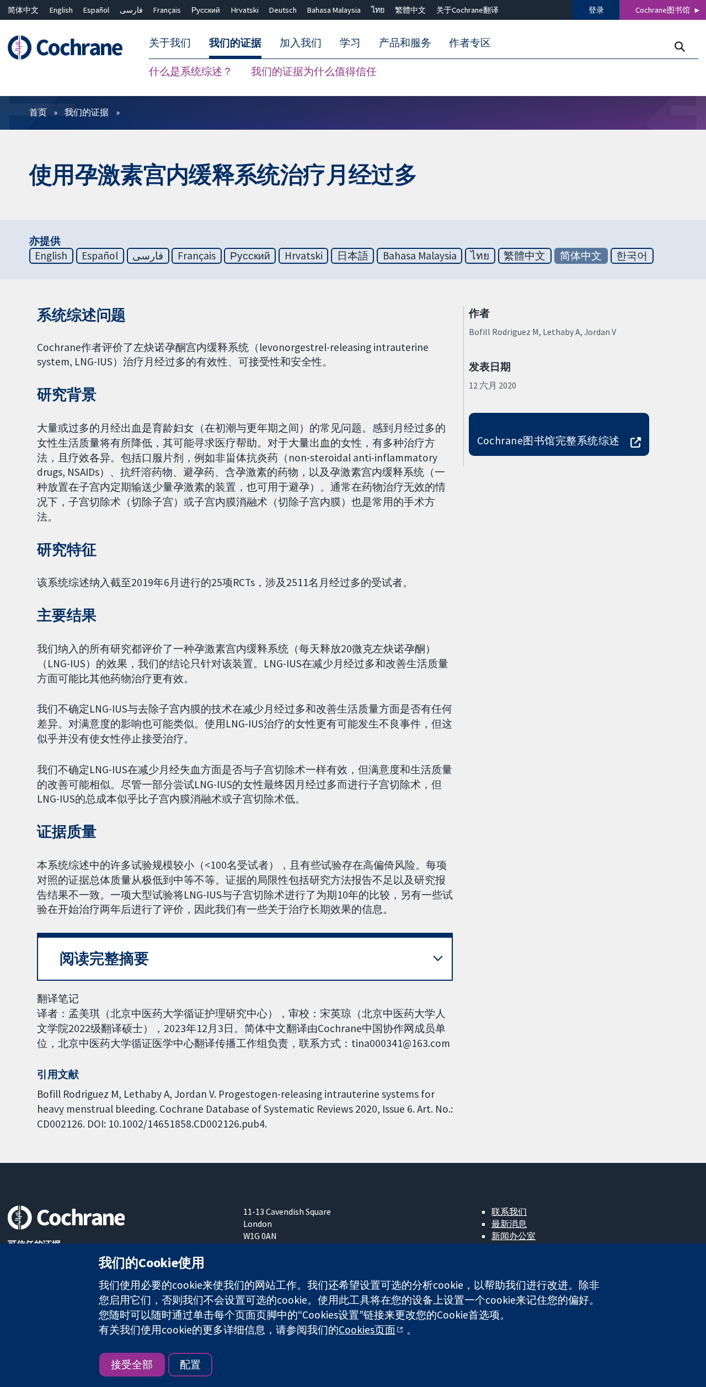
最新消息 (509, 1223)
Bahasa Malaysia (334, 10)
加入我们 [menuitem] (301, 43)
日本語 (352, 255)
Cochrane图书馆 (662, 10)
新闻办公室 (513, 1235)
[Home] (70, 48)
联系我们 (509, 1211)
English (61, 10)
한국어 (632, 255)
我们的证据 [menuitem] (235, 43)
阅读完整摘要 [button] (104, 958)
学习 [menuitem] (350, 43)
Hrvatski (245, 10)
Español (96, 10)
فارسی (131, 10)
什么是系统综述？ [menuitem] (191, 71)
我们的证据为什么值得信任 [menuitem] (314, 71)
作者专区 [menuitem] (470, 43)
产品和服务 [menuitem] (405, 43)
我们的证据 (87, 112)
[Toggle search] (679, 46)
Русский (205, 10)
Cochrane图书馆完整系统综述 (548, 440)
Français (167, 10)
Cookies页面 (367, 1329)
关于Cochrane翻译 (467, 10)
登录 (596, 10)
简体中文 (23, 10)
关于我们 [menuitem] (170, 43)
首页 (38, 112)
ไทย (377, 10)
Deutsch (283, 10)
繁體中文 (410, 10)
